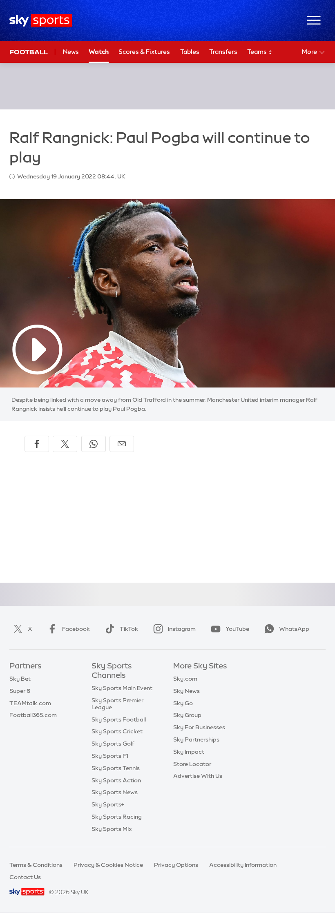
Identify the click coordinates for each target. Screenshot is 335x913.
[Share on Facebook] (37, 444)
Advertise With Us (197, 776)
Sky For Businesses (199, 727)
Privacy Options (176, 865)
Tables (189, 52)
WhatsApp (294, 629)
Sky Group (187, 715)
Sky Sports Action (116, 780)
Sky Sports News (115, 792)
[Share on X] (65, 444)
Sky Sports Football (119, 719)
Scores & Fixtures (144, 52)
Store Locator (192, 764)
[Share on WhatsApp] (93, 444)
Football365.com (33, 715)
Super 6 (19, 691)
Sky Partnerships (196, 739)
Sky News (186, 691)
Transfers (223, 52)
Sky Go (183, 703)
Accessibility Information (243, 865)
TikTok (129, 629)
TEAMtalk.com (30, 703)
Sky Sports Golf (113, 743)
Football (29, 52)
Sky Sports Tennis (116, 768)
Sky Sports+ (108, 804)
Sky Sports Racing (117, 816)
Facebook (76, 629)
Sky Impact (188, 752)
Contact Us (25, 877)
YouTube (237, 629)
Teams (257, 52)
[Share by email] (121, 444)
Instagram (182, 629)
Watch (99, 52)
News (71, 52)
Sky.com (185, 678)
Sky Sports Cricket (117, 731)
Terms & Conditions (36, 865)
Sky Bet (20, 678)
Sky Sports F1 (110, 756)
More (309, 52)
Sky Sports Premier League (117, 703)
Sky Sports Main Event (122, 688)
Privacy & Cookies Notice (108, 865)
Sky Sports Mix (112, 829)
